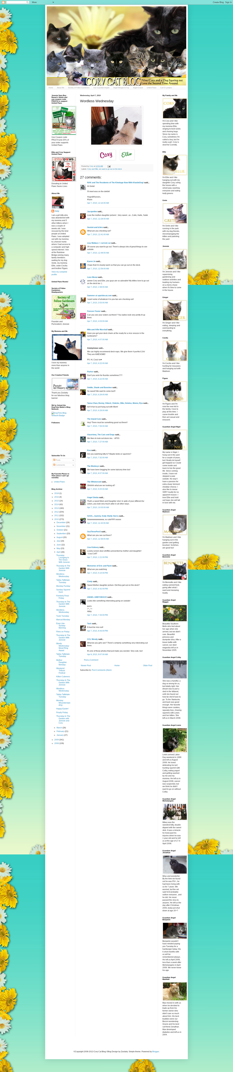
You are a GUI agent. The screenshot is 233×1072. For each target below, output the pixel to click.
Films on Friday (62, 632)
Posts (57, 460)
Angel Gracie (138, 88)
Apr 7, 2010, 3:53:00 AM (97, 303)
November (61, 526)
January (60, 735)
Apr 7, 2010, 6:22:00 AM (97, 363)
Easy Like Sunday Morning (61, 625)
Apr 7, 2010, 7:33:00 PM (97, 615)
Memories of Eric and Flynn (99, 566)
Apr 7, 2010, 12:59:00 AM (98, 269)
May (59, 548)
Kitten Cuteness (63, 676)
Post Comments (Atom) (102, 670)
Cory (57, 211)
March (59, 728)
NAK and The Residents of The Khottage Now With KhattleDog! (115, 182)
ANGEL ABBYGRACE (97, 597)
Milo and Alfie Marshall (97, 329)
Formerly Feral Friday (62, 597)
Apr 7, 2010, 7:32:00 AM (97, 457)
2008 (56, 743)
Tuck (89, 623)
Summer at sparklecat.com (99, 295)
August (60, 537)
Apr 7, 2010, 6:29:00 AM (97, 395)
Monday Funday (63, 586)
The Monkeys (93, 466)
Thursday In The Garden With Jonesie (63, 568)
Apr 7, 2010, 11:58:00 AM (98, 539)
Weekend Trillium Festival (60, 670)
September (62, 533)
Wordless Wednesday (62, 575)
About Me (60, 88)
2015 (56, 501)
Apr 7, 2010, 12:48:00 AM (98, 253)
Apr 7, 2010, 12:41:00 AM (98, 234)
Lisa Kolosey (93, 547)
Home (51, 88)
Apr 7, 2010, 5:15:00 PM (97, 573)
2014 (56, 504)
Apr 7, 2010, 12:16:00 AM (98, 203)
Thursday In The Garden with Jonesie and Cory (63, 719)
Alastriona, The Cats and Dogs (101, 435)
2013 (56, 508)
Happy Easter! (62, 709)
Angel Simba (93, 497)
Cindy (89, 581)
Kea (89, 450)
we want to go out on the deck (110, 169)
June (59, 545)
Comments (60, 465)
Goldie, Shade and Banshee (99, 387)
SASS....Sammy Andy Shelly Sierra (103, 516)
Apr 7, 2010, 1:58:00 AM (97, 287)
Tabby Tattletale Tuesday (63, 581)
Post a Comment (91, 660)
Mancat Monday (63, 620)
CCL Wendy (92, 639)
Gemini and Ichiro (95, 227)
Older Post (147, 665)
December (61, 522)
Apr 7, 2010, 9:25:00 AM (97, 489)
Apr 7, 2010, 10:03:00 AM (98, 507)
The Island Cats (94, 419)
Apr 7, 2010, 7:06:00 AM (97, 426)
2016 (56, 497)
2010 (56, 519)
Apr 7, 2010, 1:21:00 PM (97, 557)
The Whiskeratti (94, 482)
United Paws (151, 88)
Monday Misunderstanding (63, 702)
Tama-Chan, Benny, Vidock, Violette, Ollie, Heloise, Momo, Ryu (115, 403)
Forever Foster (94, 311)
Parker (90, 372)
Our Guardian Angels (101, 88)
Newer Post (86, 665)
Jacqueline (92, 211)
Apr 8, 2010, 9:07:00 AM (97, 654)
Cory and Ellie (92, 169)
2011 (56, 515)
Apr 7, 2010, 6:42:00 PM (97, 589)
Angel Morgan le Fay (121, 88)
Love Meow (92, 277)
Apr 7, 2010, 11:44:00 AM (98, 523)
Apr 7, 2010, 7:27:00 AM (97, 442)
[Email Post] (109, 166)
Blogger (155, 1051)
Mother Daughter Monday (61, 662)
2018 (56, 493)
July (59, 541)
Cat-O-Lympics (166, 88)
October (60, 530)
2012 (56, 512)
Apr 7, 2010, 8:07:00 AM (97, 473)
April (59, 552)
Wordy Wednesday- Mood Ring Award (63, 646)
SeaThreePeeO (94, 532)
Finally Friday (62, 712)
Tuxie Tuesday (62, 616)
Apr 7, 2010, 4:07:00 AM (97, 339)
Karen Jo (91, 261)
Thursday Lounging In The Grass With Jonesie (63, 558)
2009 (56, 740)
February (61, 731)
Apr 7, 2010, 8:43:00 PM (97, 631)
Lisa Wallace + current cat (99, 243)
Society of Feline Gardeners (79, 88)
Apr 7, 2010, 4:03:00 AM (97, 321)
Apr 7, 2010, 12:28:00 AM (98, 219)
